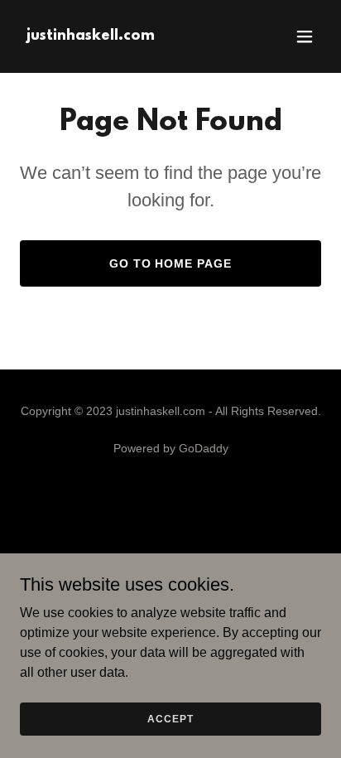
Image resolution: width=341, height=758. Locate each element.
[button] (304, 36)
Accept (170, 718)
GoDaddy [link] (203, 448)
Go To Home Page (171, 263)
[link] (90, 35)
